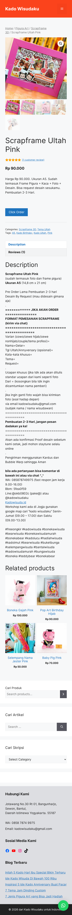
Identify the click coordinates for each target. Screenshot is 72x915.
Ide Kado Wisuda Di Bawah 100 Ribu (31, 878)
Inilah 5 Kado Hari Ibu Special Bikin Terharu (35, 872)
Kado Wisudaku (22, 8)
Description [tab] (17, 244)
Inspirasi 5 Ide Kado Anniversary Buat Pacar (36, 884)
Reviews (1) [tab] (16, 252)
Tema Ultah (43, 229)
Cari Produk (13, 688)
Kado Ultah (40, 232)
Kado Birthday (24, 232)
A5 (13, 232)
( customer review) (33, 159)
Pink (50, 232)
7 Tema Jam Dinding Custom (25, 890)
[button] (60, 43)
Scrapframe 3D (27, 229)
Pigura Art (22, 28)
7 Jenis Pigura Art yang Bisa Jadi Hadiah (34, 896)
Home (9, 28)
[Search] (63, 694)
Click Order (16, 212)
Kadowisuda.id (15, 502)
